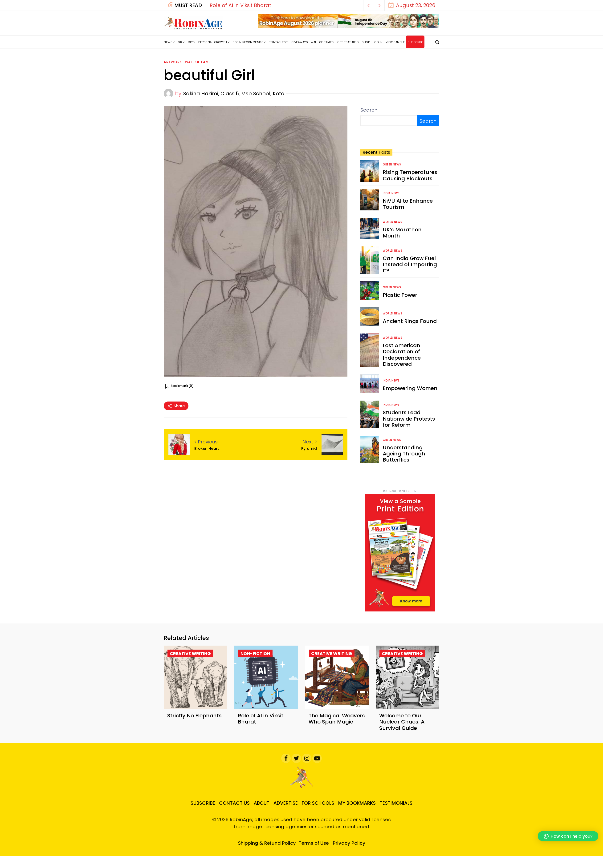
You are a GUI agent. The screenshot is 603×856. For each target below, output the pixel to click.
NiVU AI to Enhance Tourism (408, 204)
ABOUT (261, 803)
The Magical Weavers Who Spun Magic (359, 5)
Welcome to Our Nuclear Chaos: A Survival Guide (401, 722)
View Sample (395, 42)
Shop (366, 42)
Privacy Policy (349, 843)
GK (180, 42)
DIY (190, 42)
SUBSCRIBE (416, 42)
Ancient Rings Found (410, 321)
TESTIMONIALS (396, 803)
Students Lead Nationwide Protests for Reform (409, 419)
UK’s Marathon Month (402, 232)
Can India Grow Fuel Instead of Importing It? (410, 264)
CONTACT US (234, 803)
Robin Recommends (248, 42)
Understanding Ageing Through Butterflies (404, 454)
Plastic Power (400, 295)
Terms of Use (314, 843)
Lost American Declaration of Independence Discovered (402, 355)
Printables (277, 42)
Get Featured (348, 42)
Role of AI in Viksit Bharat (260, 718)
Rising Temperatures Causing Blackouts (410, 175)
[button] (368, 5)
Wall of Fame (321, 42)
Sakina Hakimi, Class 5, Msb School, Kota (234, 93)
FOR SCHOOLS (318, 803)
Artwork (173, 62)
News (168, 42)
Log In (378, 42)
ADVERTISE (285, 803)
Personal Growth (212, 42)
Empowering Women (410, 388)
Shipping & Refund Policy (267, 843)
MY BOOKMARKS (357, 803)
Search (368, 110)
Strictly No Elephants (194, 715)
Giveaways (299, 42)
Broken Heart (206, 448)
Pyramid (309, 448)
